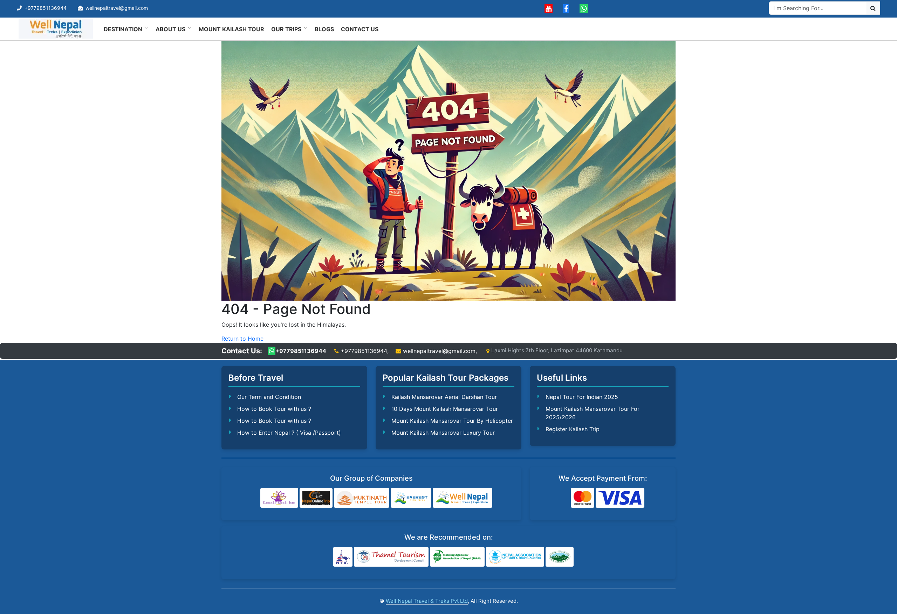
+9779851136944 (46, 8)
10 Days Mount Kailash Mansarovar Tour (444, 408)
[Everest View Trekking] (411, 498)
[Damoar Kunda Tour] (279, 498)
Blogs (324, 29)
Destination (123, 29)
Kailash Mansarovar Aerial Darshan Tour (444, 396)
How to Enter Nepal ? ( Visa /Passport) (289, 432)
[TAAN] (457, 557)
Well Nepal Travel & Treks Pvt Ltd (427, 601)
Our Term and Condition (269, 396)
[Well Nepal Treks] (462, 498)
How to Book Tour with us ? (274, 408)
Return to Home (242, 338)
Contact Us (359, 29)
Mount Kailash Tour (231, 29)
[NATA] (515, 557)
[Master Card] (583, 498)
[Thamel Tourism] (391, 557)
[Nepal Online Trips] (315, 498)
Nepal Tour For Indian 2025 (582, 396)
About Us (170, 29)
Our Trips (286, 29)
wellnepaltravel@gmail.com (116, 8)
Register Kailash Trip (573, 429)
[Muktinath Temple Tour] (361, 498)
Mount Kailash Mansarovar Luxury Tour (443, 432)
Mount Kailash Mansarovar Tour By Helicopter (452, 420)
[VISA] (620, 498)
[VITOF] (559, 557)
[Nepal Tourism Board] (343, 557)
